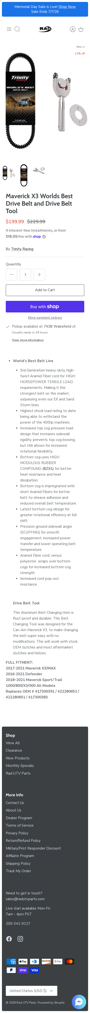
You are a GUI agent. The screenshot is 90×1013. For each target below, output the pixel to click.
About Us (13, 810)
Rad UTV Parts (18, 773)
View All (13, 743)
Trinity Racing (22, 249)
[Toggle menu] (9, 29)
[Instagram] (20, 939)
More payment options (45, 318)
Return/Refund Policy (23, 840)
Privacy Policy (17, 833)
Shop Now (67, 6)
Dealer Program (19, 818)
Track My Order (18, 871)
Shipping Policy (18, 863)
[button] (79, 1002)
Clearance (14, 750)
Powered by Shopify (51, 1003)
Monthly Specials (20, 765)
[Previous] (8, 9)
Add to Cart (45, 290)
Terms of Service (20, 825)
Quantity (13, 264)
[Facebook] (9, 939)
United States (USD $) (28, 990)
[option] (45, 102)
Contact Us (15, 802)
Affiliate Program (20, 855)
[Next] (81, 9)
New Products (18, 758)
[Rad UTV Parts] (45, 29)
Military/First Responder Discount (33, 848)
